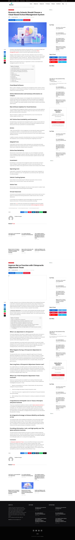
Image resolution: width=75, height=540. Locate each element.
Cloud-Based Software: (15, 67)
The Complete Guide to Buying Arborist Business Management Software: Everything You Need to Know (40, 235)
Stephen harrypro (15, 17)
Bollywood (36, 3)
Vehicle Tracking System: (16, 78)
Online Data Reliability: (15, 75)
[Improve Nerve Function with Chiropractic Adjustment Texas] (27, 244)
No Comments (27, 17)
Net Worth (58, 3)
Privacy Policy (58, 125)
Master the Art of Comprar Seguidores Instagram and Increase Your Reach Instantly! (13, 251)
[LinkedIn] (5, 56)
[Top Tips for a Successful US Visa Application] (14, 229)
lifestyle (53, 3)
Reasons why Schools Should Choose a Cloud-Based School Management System (27, 492)
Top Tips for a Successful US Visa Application (14, 234)
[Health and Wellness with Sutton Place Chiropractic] (41, 244)
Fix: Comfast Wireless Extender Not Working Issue (27, 234)
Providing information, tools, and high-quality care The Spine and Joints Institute (26, 326)
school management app (13, 208)
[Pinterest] (5, 60)
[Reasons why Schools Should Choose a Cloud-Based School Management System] (27, 34)
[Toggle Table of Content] (33, 66)
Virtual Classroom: (15, 81)
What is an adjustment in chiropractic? (18, 319)
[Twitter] (5, 54)
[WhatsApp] (5, 58)
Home (31, 3)
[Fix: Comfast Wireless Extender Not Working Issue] (27, 229)
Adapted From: (14, 74)
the (16, 203)
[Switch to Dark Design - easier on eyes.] (66, 3)
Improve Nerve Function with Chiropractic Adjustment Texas (27, 250)
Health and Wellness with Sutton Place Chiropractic (40, 250)
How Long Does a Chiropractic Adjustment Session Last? (21, 321)
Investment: (13, 76)
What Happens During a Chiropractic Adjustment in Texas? (22, 320)
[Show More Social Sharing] (32, 20)
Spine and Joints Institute (38, 405)
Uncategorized (11, 9)
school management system (34, 208)
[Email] (5, 63)
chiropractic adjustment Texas (17, 441)
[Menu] (9, 1)
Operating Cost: (14, 77)
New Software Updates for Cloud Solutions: (19, 70)
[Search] (66, 1)
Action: (12, 72)
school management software (23, 208)
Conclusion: (15, 328)
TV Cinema (48, 3)
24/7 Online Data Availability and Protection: (19, 71)
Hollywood (42, 3)
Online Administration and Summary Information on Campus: (22, 69)
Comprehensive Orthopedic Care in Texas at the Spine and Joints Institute (25, 324)
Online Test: (14, 80)
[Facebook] (5, 52)
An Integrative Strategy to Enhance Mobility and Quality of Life (22, 325)
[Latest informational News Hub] (11, 4)
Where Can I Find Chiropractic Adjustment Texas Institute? (22, 323)
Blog (63, 3)
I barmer (42, 536)
